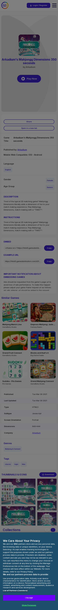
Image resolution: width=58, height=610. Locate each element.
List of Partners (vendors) (15, 590)
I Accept (29, 598)
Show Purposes (29, 605)
